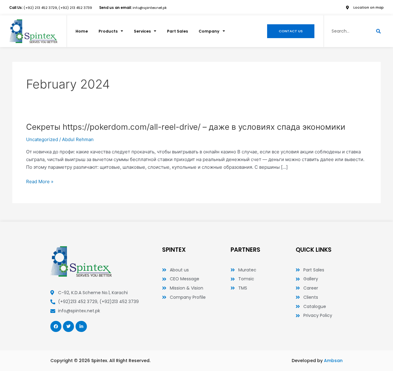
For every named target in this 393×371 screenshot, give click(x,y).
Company (209, 31)
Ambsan (333, 360)
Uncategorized (42, 139)
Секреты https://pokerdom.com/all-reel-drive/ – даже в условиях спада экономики (185, 127)
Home (82, 31)
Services (142, 31)
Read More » (39, 182)
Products (108, 31)
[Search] (378, 31)
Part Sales (177, 31)
